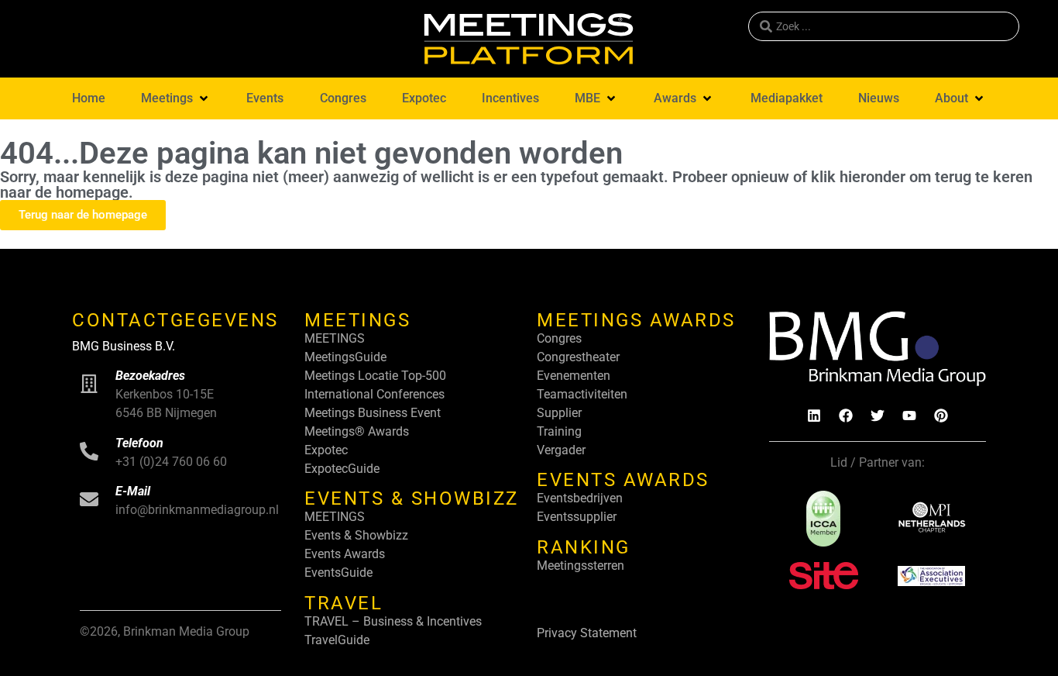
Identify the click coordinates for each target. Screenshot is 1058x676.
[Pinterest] (941, 415)
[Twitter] (877, 415)
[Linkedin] (814, 415)
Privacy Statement (587, 633)
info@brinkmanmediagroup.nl (197, 509)
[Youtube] (909, 415)
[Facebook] (846, 415)
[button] (175, 98)
